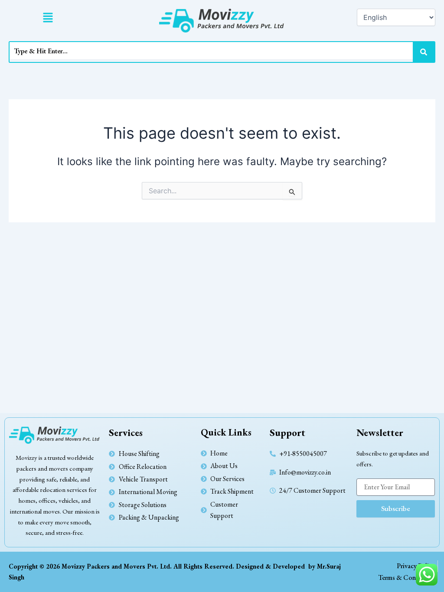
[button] (47, 18)
